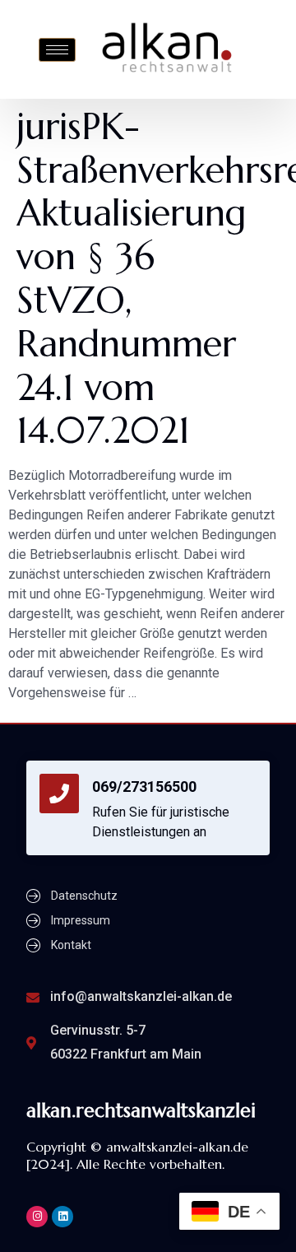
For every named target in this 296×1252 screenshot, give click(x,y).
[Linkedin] (62, 1216)
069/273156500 (144, 786)
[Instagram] (37, 1216)
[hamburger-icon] (57, 50)
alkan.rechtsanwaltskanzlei (141, 1110)
